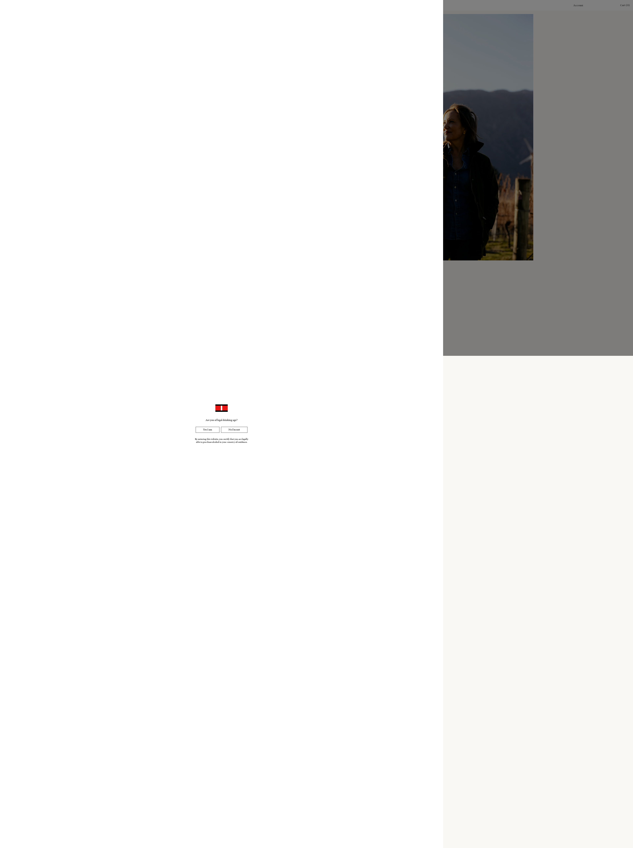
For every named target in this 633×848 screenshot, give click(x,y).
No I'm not (234, 429)
